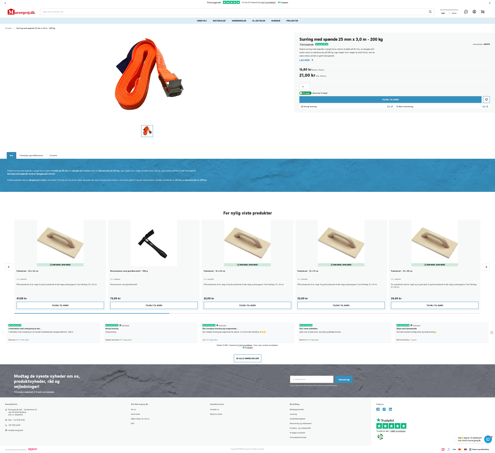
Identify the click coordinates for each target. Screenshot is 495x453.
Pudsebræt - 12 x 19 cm (307, 271)
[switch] (448, 13)
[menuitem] (202, 21)
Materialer (219, 20)
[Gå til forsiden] (21, 11)
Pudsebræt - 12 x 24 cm (214, 271)
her (336, 385)
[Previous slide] (8, 267)
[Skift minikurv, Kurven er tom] (483, 12)
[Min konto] (474, 12)
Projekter (292, 20)
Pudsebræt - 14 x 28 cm (401, 271)
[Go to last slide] (4, 3)
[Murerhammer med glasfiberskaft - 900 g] (154, 243)
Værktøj (202, 20)
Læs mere (304, 60)
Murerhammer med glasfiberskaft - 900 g (129, 271)
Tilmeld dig (343, 379)
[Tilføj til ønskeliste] (486, 99)
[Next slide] (490, 3)
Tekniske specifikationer (31, 155)
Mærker (275, 20)
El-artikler (258, 20)
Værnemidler (239, 20)
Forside (8, 28)
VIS (388, 106)
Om (11, 155)
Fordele (53, 155)
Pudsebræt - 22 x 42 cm (27, 271)
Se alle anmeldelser (247, 358)
